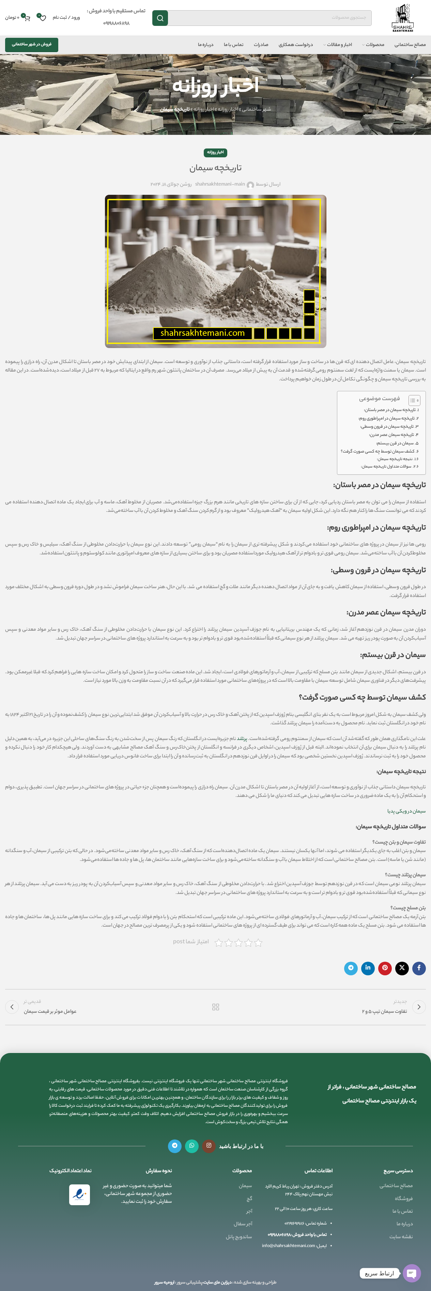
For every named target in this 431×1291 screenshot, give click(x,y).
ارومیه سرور (164, 1282)
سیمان (245, 1186)
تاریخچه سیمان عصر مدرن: (391, 435)
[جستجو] (160, 18)
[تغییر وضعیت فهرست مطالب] (411, 400)
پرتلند (242, 739)
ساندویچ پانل (239, 1237)
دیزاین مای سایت (217, 1282)
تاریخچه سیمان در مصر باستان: (390, 410)
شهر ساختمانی (256, 110)
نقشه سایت (401, 1237)
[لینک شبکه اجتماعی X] (402, 968)
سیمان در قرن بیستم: (395, 443)
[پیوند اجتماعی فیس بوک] (419, 968)
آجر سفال (243, 1224)
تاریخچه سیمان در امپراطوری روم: (386, 419)
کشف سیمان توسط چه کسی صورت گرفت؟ (378, 452)
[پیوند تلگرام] (351, 968)
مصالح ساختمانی (396, 1186)
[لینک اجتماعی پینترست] (385, 968)
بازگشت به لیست (215, 1007)
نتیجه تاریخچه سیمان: (395, 459)
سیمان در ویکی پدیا (406, 812)
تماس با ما (402, 1212)
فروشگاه (404, 1199)
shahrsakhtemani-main (220, 185)
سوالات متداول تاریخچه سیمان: (386, 466)
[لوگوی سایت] (402, 18)
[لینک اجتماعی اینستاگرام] (209, 1146)
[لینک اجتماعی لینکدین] (368, 968)
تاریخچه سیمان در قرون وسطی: (387, 427)
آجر (249, 1212)
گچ (249, 1199)
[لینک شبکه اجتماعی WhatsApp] (192, 1146)
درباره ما (405, 1224)
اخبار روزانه (228, 110)
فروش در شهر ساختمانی (31, 44)
